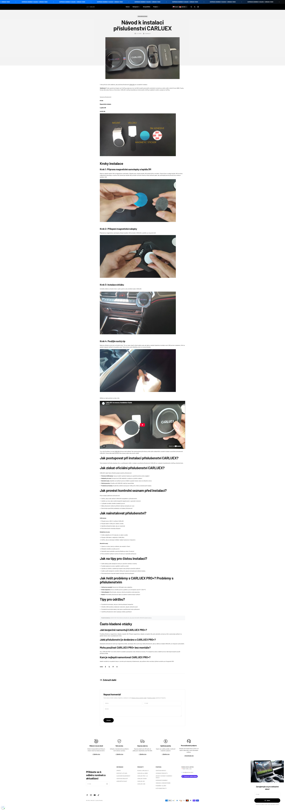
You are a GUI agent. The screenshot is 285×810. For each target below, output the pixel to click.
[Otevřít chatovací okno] (3, 807)
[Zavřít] (280, 763)
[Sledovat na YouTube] (95, 795)
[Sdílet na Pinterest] (113, 666)
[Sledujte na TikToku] (98, 795)
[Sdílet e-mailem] (116, 666)
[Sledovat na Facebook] (87, 795)
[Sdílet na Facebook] (105, 666)
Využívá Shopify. (99, 800)
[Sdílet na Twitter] (109, 666)
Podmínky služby (151, 698)
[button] (179, 7)
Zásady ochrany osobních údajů (139, 698)
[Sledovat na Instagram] (91, 795)
